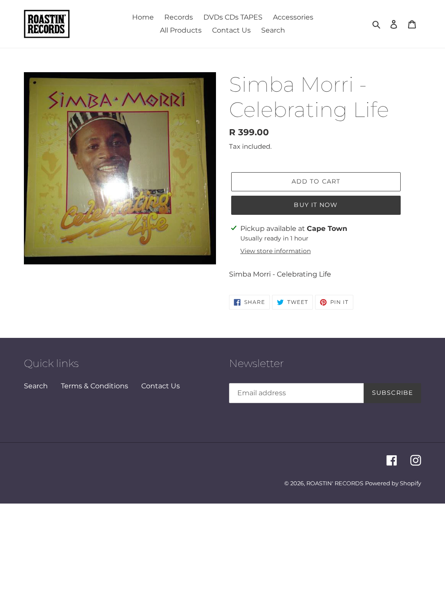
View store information (275, 251)
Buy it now (316, 205)
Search (36, 386)
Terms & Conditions (94, 386)
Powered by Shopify (393, 483)
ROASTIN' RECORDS (334, 483)
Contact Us (160, 386)
